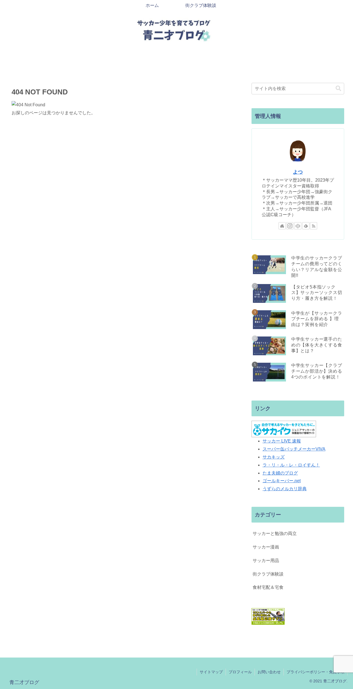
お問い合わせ (269, 672)
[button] (338, 88)
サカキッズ (274, 457)
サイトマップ (211, 672)
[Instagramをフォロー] (289, 225)
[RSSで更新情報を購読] (313, 225)
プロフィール (240, 672)
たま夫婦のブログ (280, 473)
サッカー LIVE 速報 (282, 441)
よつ (298, 172)
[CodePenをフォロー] (297, 225)
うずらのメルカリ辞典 (285, 488)
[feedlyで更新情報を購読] (305, 225)
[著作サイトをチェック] (282, 225)
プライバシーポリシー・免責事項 (315, 672)
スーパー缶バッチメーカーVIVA (294, 449)
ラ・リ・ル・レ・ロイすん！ (291, 465)
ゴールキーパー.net (282, 480)
